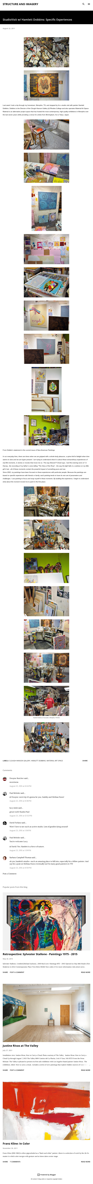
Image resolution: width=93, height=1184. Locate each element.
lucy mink (14, 808)
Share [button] (85, 761)
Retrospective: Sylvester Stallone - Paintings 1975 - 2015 (40, 954)
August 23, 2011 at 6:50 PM (21, 868)
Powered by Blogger (48, 1175)
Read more (85, 972)
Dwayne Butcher (17, 778)
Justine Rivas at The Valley (20, 1045)
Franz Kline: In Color (16, 1143)
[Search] (83, 4)
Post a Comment (9, 873)
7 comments (15, 1162)
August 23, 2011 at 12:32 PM (21, 816)
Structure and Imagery (20, 4)
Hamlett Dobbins (38, 761)
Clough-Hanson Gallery (39, 108)
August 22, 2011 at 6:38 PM (20, 801)
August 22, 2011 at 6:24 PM (20, 786)
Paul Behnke (15, 793)
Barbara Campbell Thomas (20, 857)
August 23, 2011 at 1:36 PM (20, 830)
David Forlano (15, 823)
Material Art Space (82, 108)
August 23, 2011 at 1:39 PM (20, 850)
